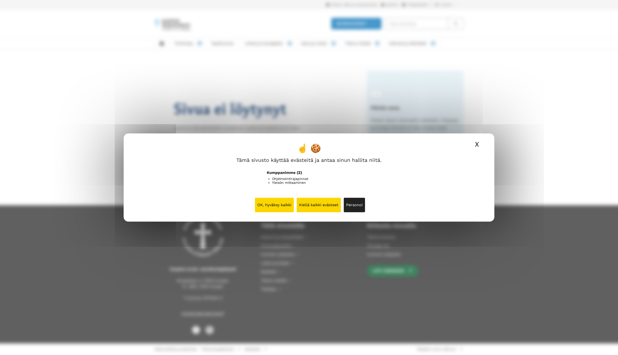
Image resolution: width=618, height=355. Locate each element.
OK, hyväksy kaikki (274, 205)
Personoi (354, 205)
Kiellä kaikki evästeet (318, 205)
